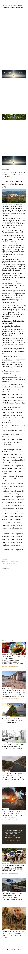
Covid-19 (9, 561)
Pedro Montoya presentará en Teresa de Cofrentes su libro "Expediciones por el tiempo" (14, 934)
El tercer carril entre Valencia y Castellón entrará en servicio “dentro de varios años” (12, 896)
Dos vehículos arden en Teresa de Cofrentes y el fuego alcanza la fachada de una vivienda (13, 814)
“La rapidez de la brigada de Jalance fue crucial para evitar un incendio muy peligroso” (13, 868)
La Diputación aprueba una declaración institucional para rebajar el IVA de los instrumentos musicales (13, 660)
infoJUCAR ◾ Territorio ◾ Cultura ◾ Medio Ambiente (12, 6)
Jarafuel (12, 561)
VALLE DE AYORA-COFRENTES (9, 563)
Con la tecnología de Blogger (15, 949)
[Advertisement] (14, 23)
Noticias (16, 561)
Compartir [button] (4, 559)
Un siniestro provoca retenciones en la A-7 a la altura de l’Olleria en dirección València (13, 834)
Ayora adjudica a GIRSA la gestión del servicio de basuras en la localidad (13, 746)
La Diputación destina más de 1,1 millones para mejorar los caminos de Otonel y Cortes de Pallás (13, 776)
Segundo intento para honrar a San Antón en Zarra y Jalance (12, 721)
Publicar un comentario (13, 666)
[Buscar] (25, 2)
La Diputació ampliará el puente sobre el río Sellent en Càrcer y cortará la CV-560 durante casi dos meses (13, 693)
